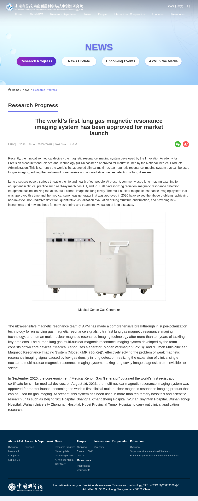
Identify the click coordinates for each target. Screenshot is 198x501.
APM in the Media (163, 61)
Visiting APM (83, 470)
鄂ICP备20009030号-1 (166, 485)
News (87, 14)
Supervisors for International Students (150, 451)
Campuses (14, 455)
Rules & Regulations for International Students (154, 455)
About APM (36, 14)
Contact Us (14, 460)
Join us (80, 455)
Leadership (14, 451)
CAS (171, 6)
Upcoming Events (120, 61)
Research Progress (36, 61)
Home (18, 14)
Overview (13, 447)
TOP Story (60, 464)
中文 (180, 6)
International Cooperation (129, 14)
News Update (79, 61)
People (102, 14)
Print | (12, 144)
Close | (23, 144)
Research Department (63, 14)
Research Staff (84, 451)
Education (158, 14)
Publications (83, 466)
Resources (177, 14)
